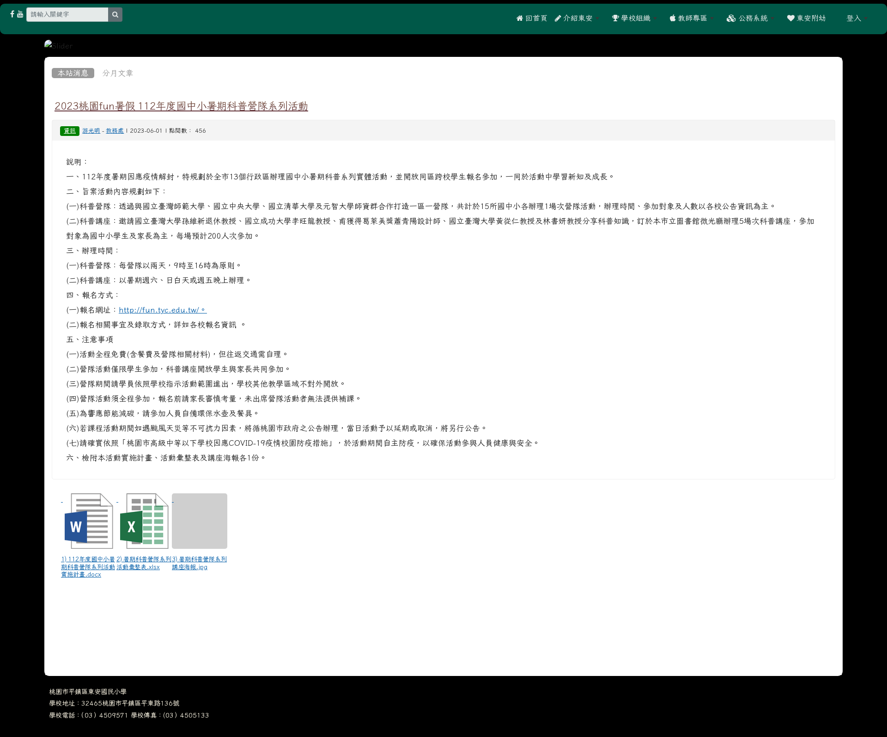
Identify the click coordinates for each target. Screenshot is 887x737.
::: (836, 18)
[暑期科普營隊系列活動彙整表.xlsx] (144, 521)
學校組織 (634, 18)
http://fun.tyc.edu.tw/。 (163, 309)
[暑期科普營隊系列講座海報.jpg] (199, 521)
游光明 (91, 131)
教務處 (115, 131)
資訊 (70, 131)
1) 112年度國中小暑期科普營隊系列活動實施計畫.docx (88, 566)
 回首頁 (531, 18)
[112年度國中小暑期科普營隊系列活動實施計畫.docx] (88, 521)
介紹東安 (577, 18)
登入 (853, 18)
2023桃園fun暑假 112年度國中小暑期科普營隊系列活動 (181, 106)
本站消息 (73, 73)
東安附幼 (810, 18)
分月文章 (118, 73)
